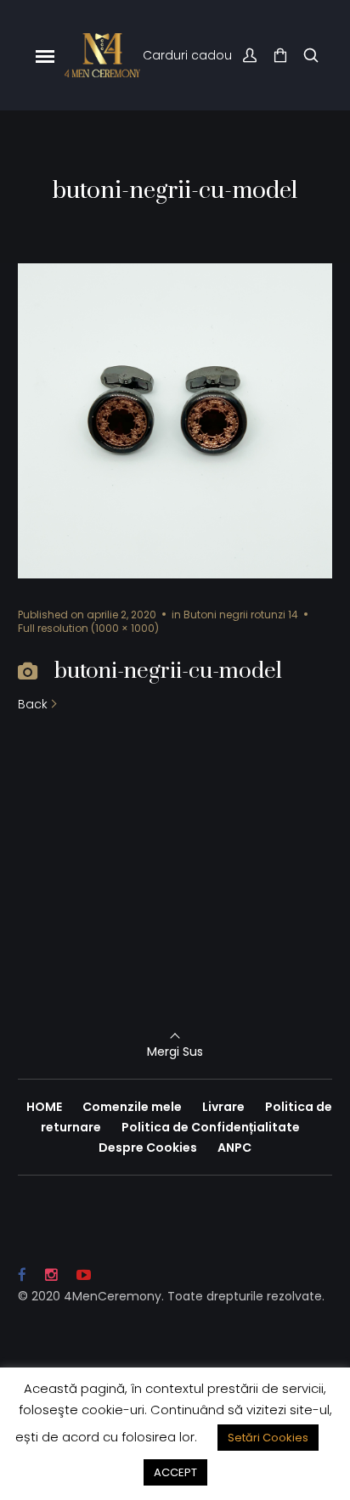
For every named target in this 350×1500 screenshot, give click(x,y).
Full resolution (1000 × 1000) (88, 628)
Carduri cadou (187, 55)
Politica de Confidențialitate (210, 1127)
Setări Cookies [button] (268, 1438)
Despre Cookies (148, 1147)
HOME (44, 1106)
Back (33, 704)
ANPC (234, 1147)
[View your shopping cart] (280, 55)
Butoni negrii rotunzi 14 (240, 614)
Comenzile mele (132, 1106)
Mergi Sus (175, 1051)
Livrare (223, 1106)
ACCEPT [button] (175, 1472)
